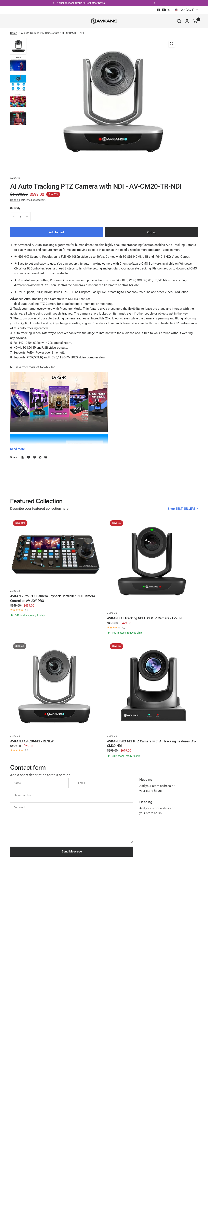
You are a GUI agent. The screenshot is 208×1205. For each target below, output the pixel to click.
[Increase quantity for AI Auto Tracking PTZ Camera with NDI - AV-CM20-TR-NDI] (27, 216)
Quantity (15, 208)
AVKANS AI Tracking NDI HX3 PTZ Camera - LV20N (144, 618)
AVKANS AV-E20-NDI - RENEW (32, 741)
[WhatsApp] (40, 457)
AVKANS (15, 591)
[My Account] (187, 21)
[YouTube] (163, 10)
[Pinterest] (169, 10)
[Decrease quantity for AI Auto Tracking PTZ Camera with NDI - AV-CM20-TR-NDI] (13, 216)
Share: (14, 457)
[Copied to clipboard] (45, 457)
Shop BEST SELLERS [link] (181, 508)
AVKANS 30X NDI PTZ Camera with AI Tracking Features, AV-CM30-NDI (151, 743)
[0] (194, 21)
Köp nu (151, 232)
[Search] (179, 21)
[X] (28, 457)
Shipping (15, 200)
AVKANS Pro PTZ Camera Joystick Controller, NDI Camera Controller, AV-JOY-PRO (52, 598)
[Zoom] (172, 44)
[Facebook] (158, 10)
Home (13, 33)
